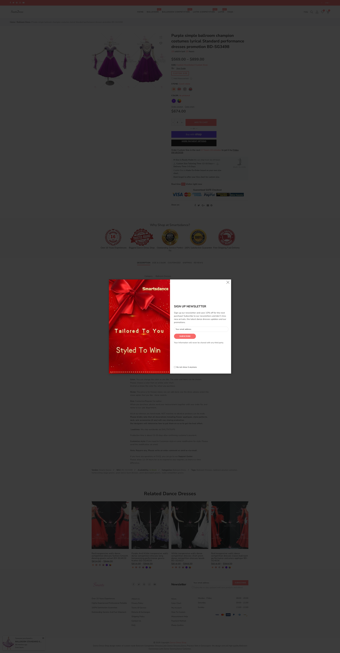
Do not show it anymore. (186, 367)
